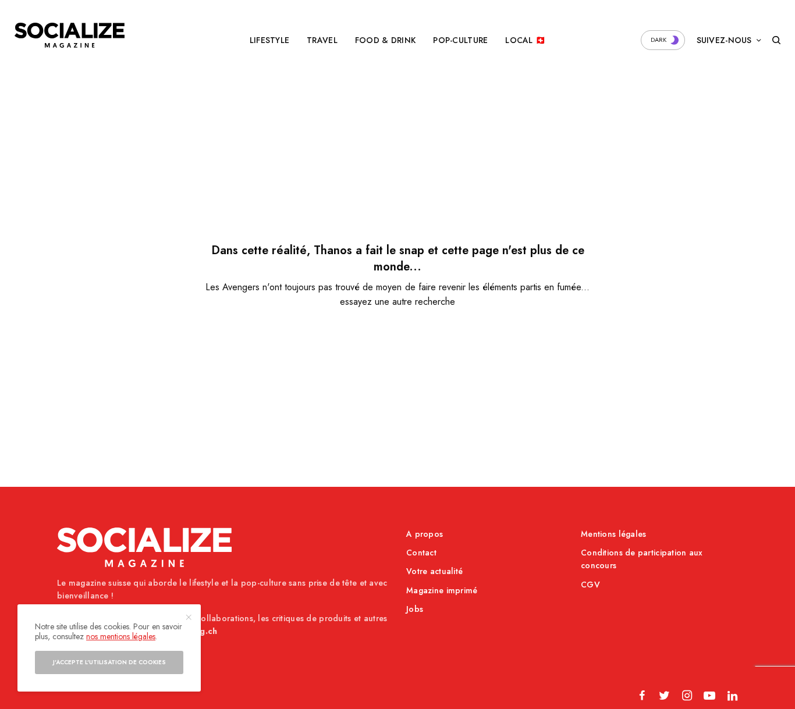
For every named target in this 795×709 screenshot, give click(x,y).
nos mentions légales (120, 636)
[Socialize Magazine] (70, 35)
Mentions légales (613, 534)
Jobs (414, 609)
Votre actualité (434, 571)
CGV (590, 584)
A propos (424, 534)
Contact (421, 552)
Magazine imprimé (441, 590)
